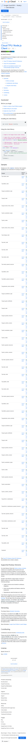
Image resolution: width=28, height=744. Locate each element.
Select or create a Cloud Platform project (13, 106)
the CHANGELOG (9, 58)
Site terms (14, 733)
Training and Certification (6, 714)
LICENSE (5, 654)
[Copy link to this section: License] (7, 648)
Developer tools (15, 15)
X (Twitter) (3, 724)
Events (2, 721)
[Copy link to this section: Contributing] (11, 629)
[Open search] (19, 1)
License (5, 95)
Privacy (9, 733)
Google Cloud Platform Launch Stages (18, 624)
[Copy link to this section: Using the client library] (15, 129)
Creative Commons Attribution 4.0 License (10, 669)
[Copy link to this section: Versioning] (9, 608)
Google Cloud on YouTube (6, 726)
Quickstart (6, 78)
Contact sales (4, 688)
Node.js (19, 5)
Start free (5, 10)
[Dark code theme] (25, 122)
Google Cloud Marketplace (6, 686)
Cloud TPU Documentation (10, 63)
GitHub (2, 705)
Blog (2, 719)
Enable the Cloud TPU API (9, 111)
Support (2, 695)
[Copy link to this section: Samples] (8, 165)
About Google (4, 733)
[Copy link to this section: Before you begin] (12, 103)
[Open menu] (2, 1)
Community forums (5, 693)
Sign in (25, 1)
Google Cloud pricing (5, 683)
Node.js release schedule (20, 568)
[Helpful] (9, 19)
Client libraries (10, 7)
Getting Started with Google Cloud (8, 707)
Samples (6, 88)
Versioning (6, 90)
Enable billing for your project (10, 108)
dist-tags (3, 598)
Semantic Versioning (14, 611)
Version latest (6, 42)
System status (4, 700)
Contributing (6, 92)
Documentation (8, 15)
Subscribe (22, 737)
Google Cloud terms (22, 733)
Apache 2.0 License (11, 670)
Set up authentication (8, 113)
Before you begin (10, 80)
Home (2, 15)
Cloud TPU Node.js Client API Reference (13, 61)
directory (4, 643)
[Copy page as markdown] (13, 48)
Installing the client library (12, 83)
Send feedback (6, 22)
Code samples (4, 709)
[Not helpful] (11, 19)
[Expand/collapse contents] (8, 26)
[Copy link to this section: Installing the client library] (17, 119)
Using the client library (11, 85)
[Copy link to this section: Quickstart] (10, 100)
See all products (4, 681)
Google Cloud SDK (9, 5)
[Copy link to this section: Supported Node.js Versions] (22, 565)
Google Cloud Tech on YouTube (7, 728)
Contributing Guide (20, 632)
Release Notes (4, 698)
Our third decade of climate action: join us (10, 735)
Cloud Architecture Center (6, 712)
